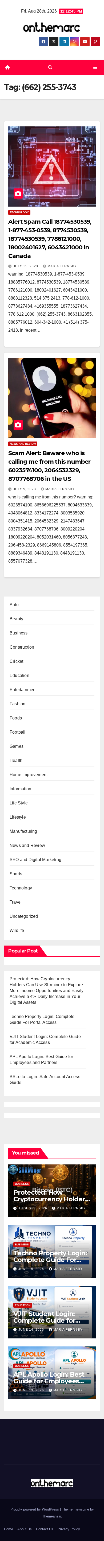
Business (19, 633)
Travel (16, 902)
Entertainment (23, 689)
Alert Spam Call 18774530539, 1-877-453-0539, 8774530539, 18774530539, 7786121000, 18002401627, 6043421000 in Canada (49, 239)
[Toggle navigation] (95, 67)
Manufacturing (23, 831)
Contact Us (44, 1529)
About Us (24, 1529)
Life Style (19, 803)
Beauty (16, 619)
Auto (14, 604)
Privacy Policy (69, 1529)
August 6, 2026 (33, 1208)
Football (18, 732)
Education (19, 675)
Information (20, 789)
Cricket (16, 661)
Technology (19, 212)
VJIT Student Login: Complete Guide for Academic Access (44, 1320)
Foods (16, 718)
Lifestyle (18, 817)
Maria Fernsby (62, 266)
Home (8, 1529)
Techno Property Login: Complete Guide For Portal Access (50, 1259)
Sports (16, 874)
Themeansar (51, 1516)
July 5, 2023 (25, 489)
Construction (22, 647)
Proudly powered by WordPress (35, 1509)
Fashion (17, 704)
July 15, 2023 (26, 266)
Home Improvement (28, 774)
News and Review (23, 443)
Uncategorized (24, 916)
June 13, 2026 (31, 1390)
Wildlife (17, 930)
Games (16, 746)
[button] (50, 67)
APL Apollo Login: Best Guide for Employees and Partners (48, 1381)
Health (16, 760)
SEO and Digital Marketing (35, 859)
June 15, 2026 (31, 1269)
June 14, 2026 (31, 1329)
